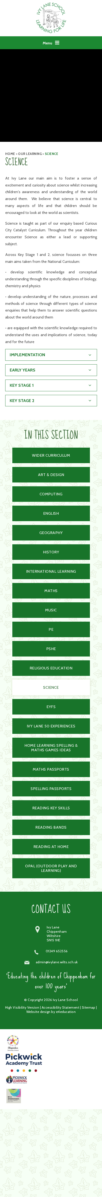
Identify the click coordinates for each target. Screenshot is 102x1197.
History (51, 552)
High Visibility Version (22, 1007)
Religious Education (51, 668)
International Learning (51, 571)
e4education (66, 1012)
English (51, 513)
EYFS (51, 706)
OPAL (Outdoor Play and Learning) (51, 868)
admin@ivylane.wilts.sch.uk (57, 962)
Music (51, 610)
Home (10, 154)
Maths (51, 590)
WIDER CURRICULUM (51, 455)
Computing (51, 494)
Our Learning (30, 154)
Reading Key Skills (51, 808)
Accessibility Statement (60, 1007)
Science (51, 154)
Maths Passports (51, 769)
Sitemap (88, 1007)
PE (51, 629)
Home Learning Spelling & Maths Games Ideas (51, 747)
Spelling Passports (51, 788)
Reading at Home (51, 846)
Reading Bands (51, 827)
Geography (51, 532)
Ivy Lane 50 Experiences (51, 726)
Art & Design (51, 474)
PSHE (51, 648)
